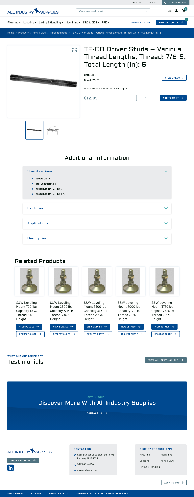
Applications (37, 223)
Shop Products (21, 460)
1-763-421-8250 (177, 2)
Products (23, 32)
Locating (28, 22)
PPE (104, 22)
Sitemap (36, 493)
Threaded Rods (58, 32)
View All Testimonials (163, 360)
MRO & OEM (90, 22)
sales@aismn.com (87, 470)
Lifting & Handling (50, 22)
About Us (137, 2)
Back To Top (172, 482)
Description (37, 238)
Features (35, 208)
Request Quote (173, 22)
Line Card (152, 2)
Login (170, 11)
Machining (72, 22)
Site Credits (15, 493)
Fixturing (12, 22)
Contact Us (137, 22)
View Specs (172, 77)
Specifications (39, 171)
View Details (26, 327)
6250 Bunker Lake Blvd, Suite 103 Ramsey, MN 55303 (95, 456)
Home (10, 32)
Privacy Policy (59, 493)
